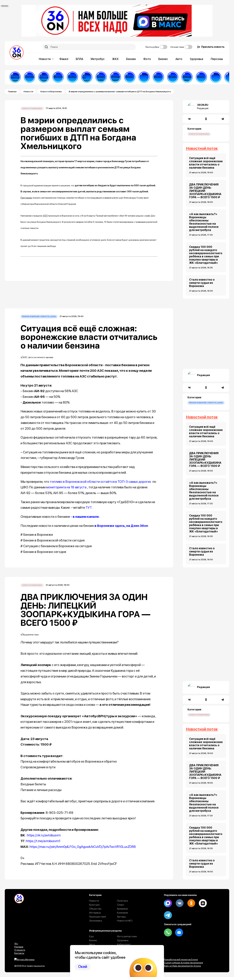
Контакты (19, 953)
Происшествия (97, 916)
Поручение (26, 197)
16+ (16, 943)
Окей (82, 966)
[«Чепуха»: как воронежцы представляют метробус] (58, 77)
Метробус (98, 59)
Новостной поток (202, 148)
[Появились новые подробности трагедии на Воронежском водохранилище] (187, 77)
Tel (168, 932)
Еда (91, 936)
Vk (180, 903)
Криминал (122, 908)
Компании (122, 912)
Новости (45, 59)
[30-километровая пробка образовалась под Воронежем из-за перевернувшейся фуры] (72, 77)
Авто (178, 59)
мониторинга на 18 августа (66, 487)
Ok (191, 903)
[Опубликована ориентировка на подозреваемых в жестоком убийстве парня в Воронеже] (115, 77)
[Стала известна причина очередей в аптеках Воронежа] (15, 77)
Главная (12, 91)
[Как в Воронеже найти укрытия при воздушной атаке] (201, 77)
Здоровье (196, 59)
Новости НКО (124, 920)
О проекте (19, 950)
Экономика (95, 920)
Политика (122, 900)
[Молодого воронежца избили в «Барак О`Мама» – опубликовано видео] (144, 77)
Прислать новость (212, 46)
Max (168, 903)
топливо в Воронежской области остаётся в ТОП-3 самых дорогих (100, 482)
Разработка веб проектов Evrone (181, 959)
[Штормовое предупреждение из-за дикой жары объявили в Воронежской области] (215, 77)
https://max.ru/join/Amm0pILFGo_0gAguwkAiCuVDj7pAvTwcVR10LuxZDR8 (83, 847)
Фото (147, 59)
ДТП (45, 215)
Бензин (131, 59)
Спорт (120, 904)
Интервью (95, 912)
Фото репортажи (127, 936)
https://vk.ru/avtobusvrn (44, 835)
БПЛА (79, 59)
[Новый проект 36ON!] (86, 77)
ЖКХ (115, 59)
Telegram (168, 915)
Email (179, 932)
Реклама (18, 947)
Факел (63, 59)
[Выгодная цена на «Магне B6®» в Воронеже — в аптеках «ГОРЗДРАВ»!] (29, 77)
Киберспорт (124, 944)
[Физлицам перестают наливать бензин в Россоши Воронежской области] (172, 77)
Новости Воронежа (51, 91)
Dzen (203, 903)
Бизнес (163, 59)
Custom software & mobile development (183, 962)
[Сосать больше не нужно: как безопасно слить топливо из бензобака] (129, 77)
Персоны (217, 59)
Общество (95, 908)
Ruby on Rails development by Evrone (182, 966)
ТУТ (89, 507)
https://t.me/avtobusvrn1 (43, 841)
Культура (94, 904)
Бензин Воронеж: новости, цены (39, 316)
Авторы (121, 916)
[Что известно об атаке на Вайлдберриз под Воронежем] (43, 77)
